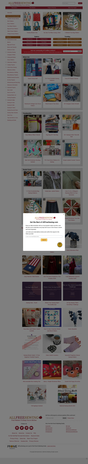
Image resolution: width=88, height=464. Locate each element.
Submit (44, 240)
